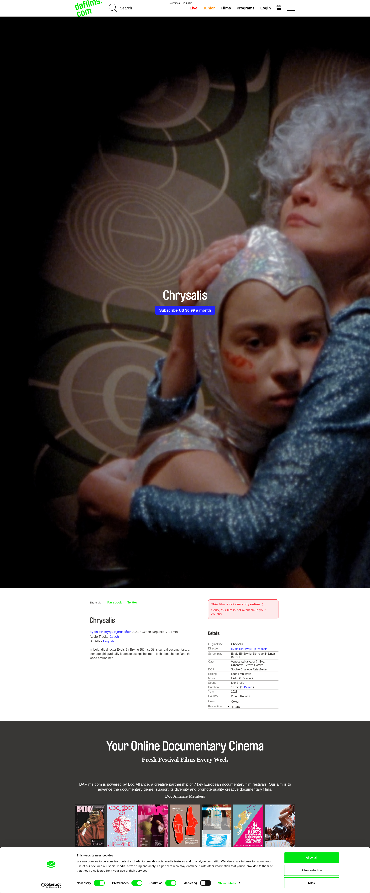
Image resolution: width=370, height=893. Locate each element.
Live (193, 8)
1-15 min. (247, 687)
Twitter (132, 602)
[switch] (136, 883)
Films (226, 8)
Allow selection (311, 870)
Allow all (311, 857)
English (108, 641)
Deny (311, 882)
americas (175, 3)
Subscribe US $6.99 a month (185, 310)
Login (265, 8)
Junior (209, 8)
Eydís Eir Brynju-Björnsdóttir (110, 632)
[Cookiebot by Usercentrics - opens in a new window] (51, 885)
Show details (227, 883)
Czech (114, 636)
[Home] (89, 8)
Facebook (114, 602)
